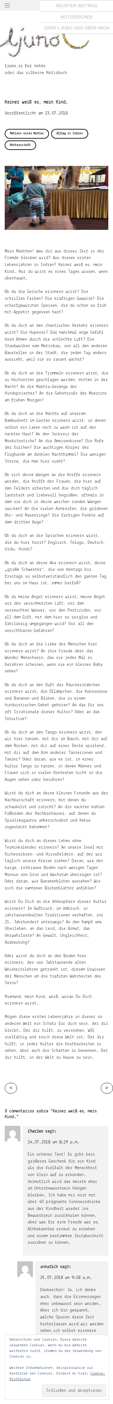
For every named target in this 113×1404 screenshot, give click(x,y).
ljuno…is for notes (25, 66)
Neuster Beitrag (77, 5)
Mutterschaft (20, 145)
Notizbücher (77, 16)
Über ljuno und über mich (76, 27)
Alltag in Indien (69, 133)
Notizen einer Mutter (27, 133)
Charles (35, 1131)
